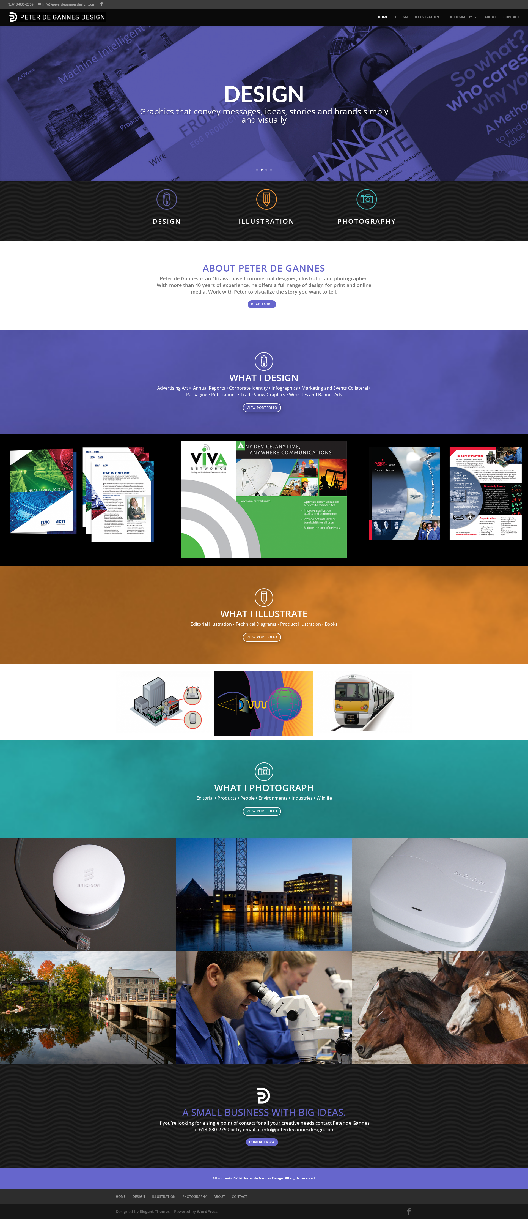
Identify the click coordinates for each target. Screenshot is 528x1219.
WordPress (207, 1211)
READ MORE (262, 304)
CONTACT (511, 17)
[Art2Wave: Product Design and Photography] (440, 949)
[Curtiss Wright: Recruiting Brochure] (445, 543)
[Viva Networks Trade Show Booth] (264, 556)
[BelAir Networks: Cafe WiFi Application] (165, 731)
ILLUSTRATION (427, 17)
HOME (383, 17)
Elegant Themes (155, 1211)
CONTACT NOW (262, 1141)
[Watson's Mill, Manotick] (88, 1062)
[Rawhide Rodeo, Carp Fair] (440, 1062)
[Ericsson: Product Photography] (88, 949)
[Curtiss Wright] (264, 1062)
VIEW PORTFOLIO (262, 407)
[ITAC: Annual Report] (83, 549)
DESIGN (401, 17)
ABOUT (490, 17)
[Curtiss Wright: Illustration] (363, 731)
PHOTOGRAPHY (459, 17)
